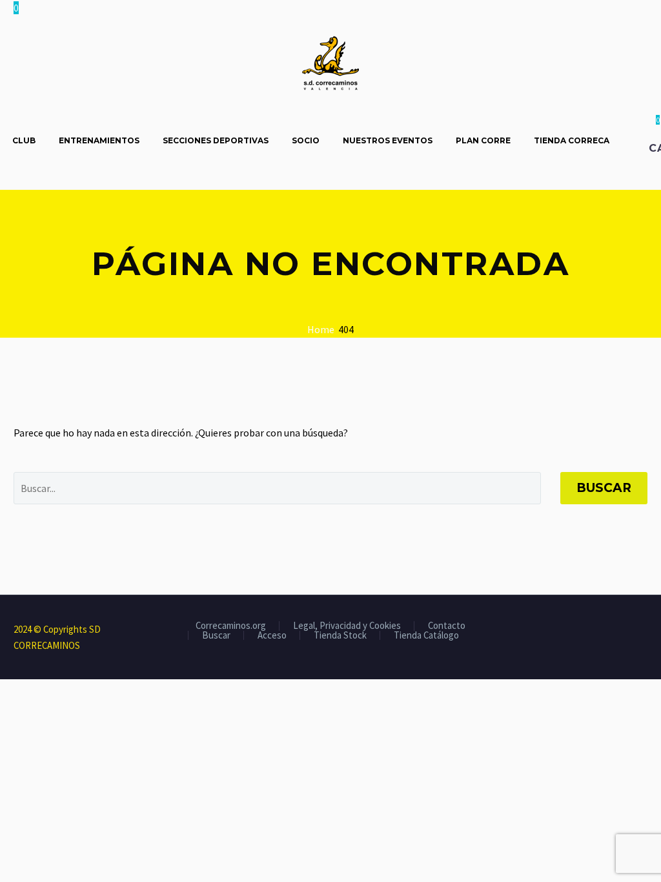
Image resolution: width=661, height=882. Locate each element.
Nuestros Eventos (387, 140)
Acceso (272, 636)
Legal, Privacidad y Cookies (347, 626)
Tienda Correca (571, 140)
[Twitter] (610, 630)
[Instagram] (627, 630)
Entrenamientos (99, 140)
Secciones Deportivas (216, 140)
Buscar (603, 487)
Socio (306, 140)
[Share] (643, 630)
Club (24, 140)
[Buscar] (634, 140)
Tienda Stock (340, 636)
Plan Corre (483, 140)
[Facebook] (593, 630)
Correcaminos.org (231, 626)
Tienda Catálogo (426, 636)
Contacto (446, 626)
